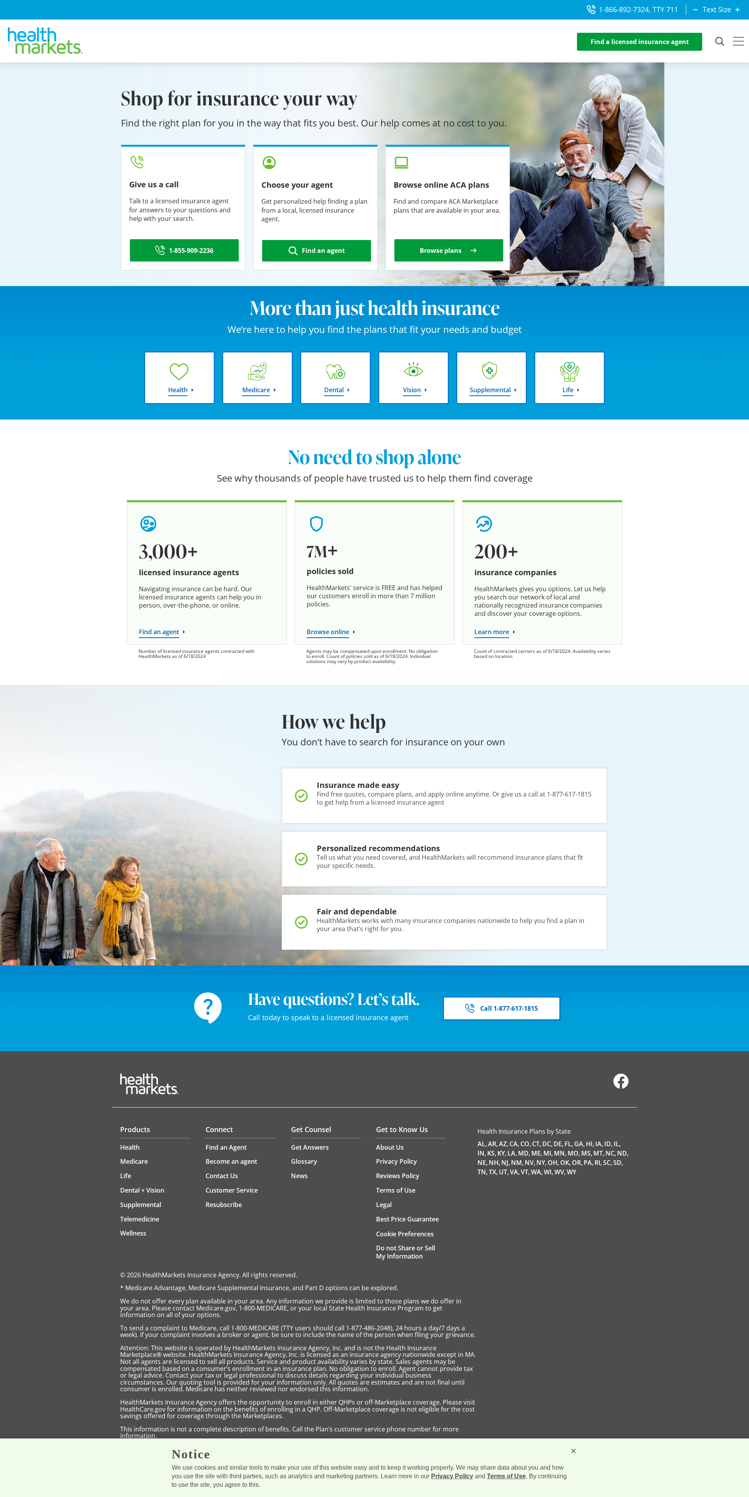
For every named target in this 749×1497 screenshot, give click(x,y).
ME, (536, 1153)
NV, (530, 1162)
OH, (553, 1162)
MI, (548, 1153)
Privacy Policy (452, 1476)
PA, (588, 1162)
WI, (548, 1172)
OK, (565, 1162)
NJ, (505, 1162)
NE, (482, 1162)
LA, (512, 1153)
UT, (504, 1172)
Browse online (328, 632)
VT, (525, 1172)
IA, (599, 1144)
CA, (514, 1144)
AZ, (503, 1144)
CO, (525, 1144)
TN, (482, 1172)
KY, (501, 1153)
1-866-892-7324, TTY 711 (638, 9)
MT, (598, 1153)
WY (571, 1172)
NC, (610, 1153)
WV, (560, 1172)
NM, (517, 1162)
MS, (586, 1153)
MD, (524, 1153)
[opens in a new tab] (621, 1087)
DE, (558, 1144)
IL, (617, 1144)
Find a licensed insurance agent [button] (640, 41)
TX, (493, 1172)
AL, (482, 1144)
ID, (608, 1144)
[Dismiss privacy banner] (573, 1451)
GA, (579, 1144)
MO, (574, 1153)
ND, (622, 1153)
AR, (493, 1144)
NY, (541, 1162)
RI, (598, 1162)
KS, (491, 1153)
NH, (494, 1162)
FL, (568, 1144)
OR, (577, 1162)
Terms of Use (506, 1476)
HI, (590, 1144)
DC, (547, 1144)
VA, (515, 1172)
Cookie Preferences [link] (405, 1234)
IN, (481, 1153)
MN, (560, 1153)
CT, (536, 1144)
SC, (607, 1162)
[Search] (720, 41)
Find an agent (159, 632)
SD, (618, 1162)
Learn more (491, 632)
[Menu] (738, 42)
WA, (537, 1172)
